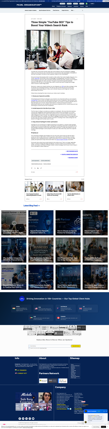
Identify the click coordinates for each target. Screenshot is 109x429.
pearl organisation (35, 160)
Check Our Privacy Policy (28, 427)
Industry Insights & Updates (31, 10)
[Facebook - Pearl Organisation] (20, 418)
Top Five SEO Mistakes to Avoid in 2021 (73, 194)
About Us (73, 374)
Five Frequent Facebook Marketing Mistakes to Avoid (33, 194)
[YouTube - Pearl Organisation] (33, 418)
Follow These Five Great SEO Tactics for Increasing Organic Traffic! (54, 194)
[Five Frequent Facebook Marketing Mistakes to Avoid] (34, 186)
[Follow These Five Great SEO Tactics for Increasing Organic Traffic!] (54, 186)
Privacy (79, 423)
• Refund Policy (77, 396)
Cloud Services (56, 10)
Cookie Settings (96, 426)
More (72, 10)
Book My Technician (75, 376)
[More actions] (77, 19)
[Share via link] (41, 168)
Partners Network (47, 163)
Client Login (73, 377)
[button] (62, 3)
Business (73, 366)
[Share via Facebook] (31, 168)
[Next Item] (65, 381)
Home (72, 364)
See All (82, 179)
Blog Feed (76, 399)
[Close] (107, 427)
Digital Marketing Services (36, 163)
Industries (73, 368)
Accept (103, 426)
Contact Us (73, 375)
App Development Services (44, 10)
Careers (72, 369)
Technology (73, 370)
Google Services (65, 10)
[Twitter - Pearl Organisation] (23, 418)
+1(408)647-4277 (21, 373)
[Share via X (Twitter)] (34, 168)
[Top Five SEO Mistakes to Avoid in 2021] (75, 186)
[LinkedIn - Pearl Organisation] (26, 418)
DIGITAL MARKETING (45, 160)
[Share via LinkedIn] (38, 168)
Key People (73, 372)
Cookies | (83, 423)
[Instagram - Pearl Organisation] (30, 418)
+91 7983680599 (20, 370)
